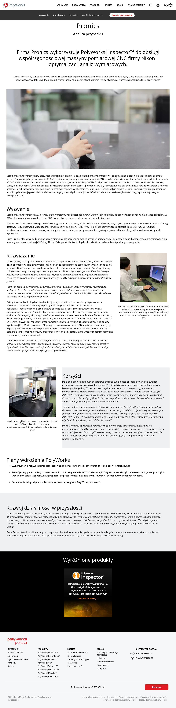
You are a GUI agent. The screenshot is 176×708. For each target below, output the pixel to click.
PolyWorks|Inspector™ (48, 652)
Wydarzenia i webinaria (18, 659)
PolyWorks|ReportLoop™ (49, 656)
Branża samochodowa (77, 652)
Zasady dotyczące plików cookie (153, 700)
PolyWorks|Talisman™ (48, 666)
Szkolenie (101, 658)
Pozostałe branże (75, 666)
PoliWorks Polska (15, 652)
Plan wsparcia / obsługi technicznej (107, 653)
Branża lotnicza (74, 656)
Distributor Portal (146, 649)
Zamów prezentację (122, 15)
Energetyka (72, 662)
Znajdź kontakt (136, 5)
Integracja (101, 668)
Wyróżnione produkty (92, 15)
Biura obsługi (103, 665)
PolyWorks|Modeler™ (47, 673)
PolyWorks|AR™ (45, 662)
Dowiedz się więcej (87, 599)
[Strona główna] (14, 4)
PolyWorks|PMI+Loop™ (48, 676)
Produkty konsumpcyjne (78, 659)
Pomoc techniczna (105, 661)
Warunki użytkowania (128, 697)
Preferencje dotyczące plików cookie (120, 700)
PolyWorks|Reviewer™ (48, 659)
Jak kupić (156, 687)
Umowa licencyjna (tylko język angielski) (99, 697)
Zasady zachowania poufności (153, 697)
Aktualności (13, 656)
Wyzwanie (44, 15)
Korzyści (74, 15)
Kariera (11, 666)
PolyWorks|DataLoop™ (48, 669)
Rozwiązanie (59, 15)
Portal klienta (144, 653)
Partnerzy (12, 662)
